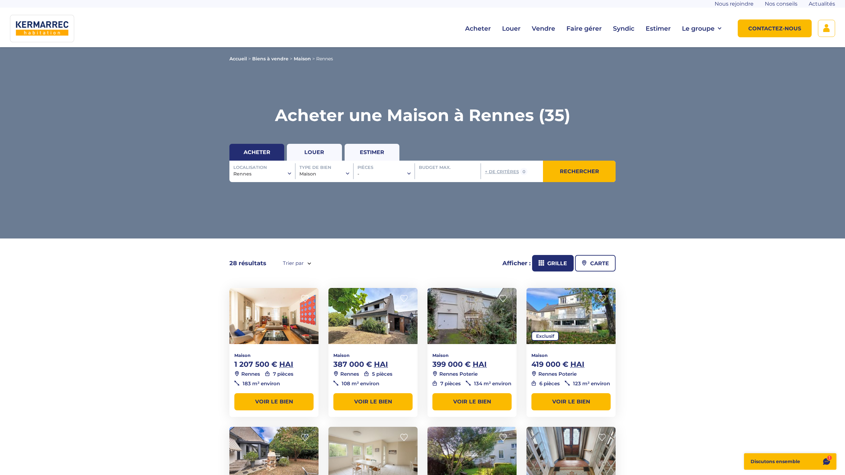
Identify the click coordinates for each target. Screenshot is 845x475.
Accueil (238, 59)
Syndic (623, 28)
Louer (511, 28)
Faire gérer (584, 28)
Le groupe (698, 28)
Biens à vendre (270, 59)
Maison (302, 59)
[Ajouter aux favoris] (307, 298)
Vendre (543, 28)
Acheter (478, 28)
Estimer (658, 28)
